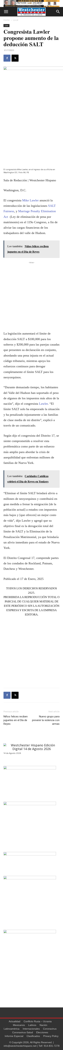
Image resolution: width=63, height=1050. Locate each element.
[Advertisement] (31, 295)
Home (7, 19)
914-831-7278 (51, 1045)
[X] (15, 58)
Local (15, 19)
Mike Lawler (31, 200)
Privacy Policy (50, 1036)
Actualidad (14, 1021)
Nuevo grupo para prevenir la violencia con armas (45, 720)
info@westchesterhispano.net (20, 1045)
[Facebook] (7, 58)
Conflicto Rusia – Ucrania (38, 1021)
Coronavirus (50, 1028)
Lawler (43, 403)
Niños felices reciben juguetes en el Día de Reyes (16, 720)
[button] (6, 11)
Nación (43, 1025)
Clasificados (33, 1036)
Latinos (32, 1025)
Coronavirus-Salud (22, 1032)
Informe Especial (14, 1036)
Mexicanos (19, 1025)
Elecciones (42, 1032)
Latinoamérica (11, 1028)
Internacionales (31, 1028)
